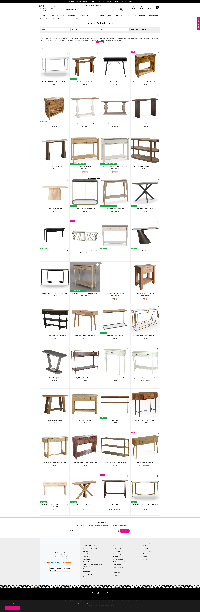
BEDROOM (119, 15)
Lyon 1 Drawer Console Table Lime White (115, 378)
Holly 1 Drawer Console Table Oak (145, 293)
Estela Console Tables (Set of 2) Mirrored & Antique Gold (85, 251)
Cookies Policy (117, 572)
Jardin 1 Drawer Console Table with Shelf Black (54, 335)
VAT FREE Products (118, 548)
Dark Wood (78, 472)
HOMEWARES (72, 15)
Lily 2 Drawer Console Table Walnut (85, 378)
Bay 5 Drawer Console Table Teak (55, 124)
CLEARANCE (44, 15)
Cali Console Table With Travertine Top (55, 166)
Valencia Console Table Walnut (115, 505)
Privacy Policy (116, 575)
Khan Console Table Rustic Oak (115, 335)
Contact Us (146, 546)
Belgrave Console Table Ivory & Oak (85, 124)
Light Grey (54, 388)
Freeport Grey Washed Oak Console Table (115, 251)
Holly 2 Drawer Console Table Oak (115, 293)
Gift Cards (146, 548)
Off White (64, 388)
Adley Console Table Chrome (55, 81)
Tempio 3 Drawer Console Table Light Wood (55, 505)
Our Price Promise (87, 562)
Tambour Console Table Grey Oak (145, 462)
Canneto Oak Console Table (85, 166)
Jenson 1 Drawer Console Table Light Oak (85, 335)
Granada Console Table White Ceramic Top (145, 251)
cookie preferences (98, 603)
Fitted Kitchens (86, 571)
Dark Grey (45, 388)
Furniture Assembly (118, 567)
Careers (85, 569)
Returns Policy (116, 556)
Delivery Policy (117, 554)
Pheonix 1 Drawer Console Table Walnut (145, 420)
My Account (116, 546)
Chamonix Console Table (145, 166)
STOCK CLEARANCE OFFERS (91, 546)
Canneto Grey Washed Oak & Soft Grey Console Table (115, 166)
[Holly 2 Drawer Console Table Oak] (113, 299)
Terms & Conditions (118, 559)
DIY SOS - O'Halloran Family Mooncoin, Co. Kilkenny (93, 565)
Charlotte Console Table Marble (55, 208)
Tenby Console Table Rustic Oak (85, 505)
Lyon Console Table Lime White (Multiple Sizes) (145, 378)
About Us (85, 556)
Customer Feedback (118, 578)
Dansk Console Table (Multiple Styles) (115, 208)
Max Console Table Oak (85, 420)
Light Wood (92, 472)
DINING (128, 15)
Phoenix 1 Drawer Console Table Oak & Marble (55, 462)
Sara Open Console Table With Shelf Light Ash (115, 462)
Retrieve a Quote (147, 551)
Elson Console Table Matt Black (55, 251)
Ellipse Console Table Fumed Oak (145, 208)
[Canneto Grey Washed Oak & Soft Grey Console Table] (86, 172)
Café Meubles (86, 559)
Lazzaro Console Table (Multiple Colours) (55, 378)
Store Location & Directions (90, 548)
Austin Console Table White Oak (85, 81)
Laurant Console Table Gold (145, 335)
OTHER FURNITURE (140, 15)
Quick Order (146, 554)
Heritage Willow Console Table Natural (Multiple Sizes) (85, 293)
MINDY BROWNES (154, 15)
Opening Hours (87, 551)
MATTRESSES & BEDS (106, 15)
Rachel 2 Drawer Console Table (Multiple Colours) (85, 462)
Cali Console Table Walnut (145, 124)
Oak (92, 176)
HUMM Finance (87, 554)
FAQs (114, 581)
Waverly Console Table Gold (145, 505)
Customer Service (117, 570)
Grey (78, 176)
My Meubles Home (118, 551)
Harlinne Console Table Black (55, 293)
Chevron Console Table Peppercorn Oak (85, 208)
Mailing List (146, 556)
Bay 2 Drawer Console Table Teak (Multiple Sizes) (145, 81)
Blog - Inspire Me (87, 574)
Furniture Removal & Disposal (120, 562)
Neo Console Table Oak (115, 420)
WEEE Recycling (117, 564)
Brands (85, 577)
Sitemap (145, 559)
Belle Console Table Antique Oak (115, 124)
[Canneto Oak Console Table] (83, 172)
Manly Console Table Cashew (55, 420)
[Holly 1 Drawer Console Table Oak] (116, 299)
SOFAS (94, 15)
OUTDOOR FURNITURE (58, 15)
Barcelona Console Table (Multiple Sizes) (115, 81)
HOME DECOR (84, 15)
